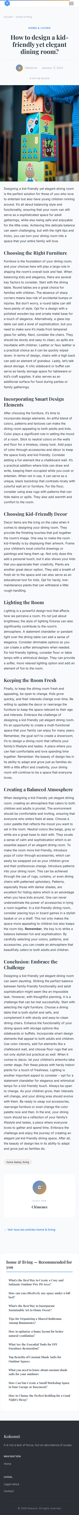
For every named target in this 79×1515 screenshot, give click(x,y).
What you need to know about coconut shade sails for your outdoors (38, 1372)
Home (7, 1463)
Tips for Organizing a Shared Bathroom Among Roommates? (35, 1321)
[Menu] (71, 3)
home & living (24, 16)
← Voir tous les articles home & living (29, 1229)
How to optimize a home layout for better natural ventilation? (36, 1333)
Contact (9, 1491)
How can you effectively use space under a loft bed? (39, 1295)
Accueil (8, 16)
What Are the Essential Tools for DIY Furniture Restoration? (33, 1346)
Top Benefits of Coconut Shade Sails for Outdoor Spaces (35, 1359)
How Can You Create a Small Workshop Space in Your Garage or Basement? (39, 1385)
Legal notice (11, 1484)
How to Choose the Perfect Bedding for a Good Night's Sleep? (39, 1398)
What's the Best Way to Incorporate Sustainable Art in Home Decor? (32, 1308)
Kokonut (12, 1436)
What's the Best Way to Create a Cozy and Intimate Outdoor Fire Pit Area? (36, 1282)
